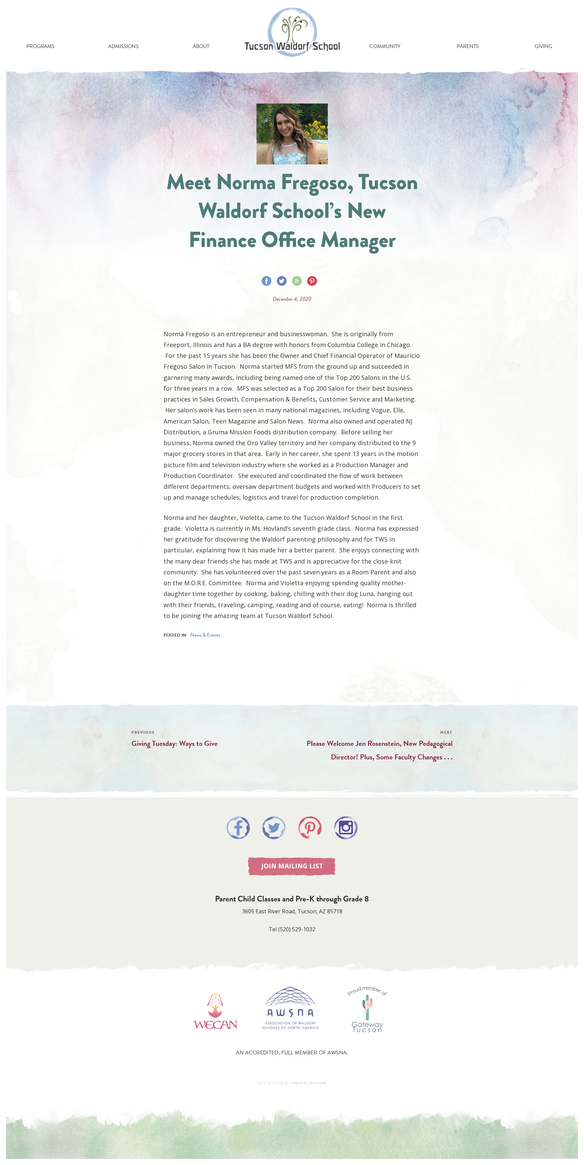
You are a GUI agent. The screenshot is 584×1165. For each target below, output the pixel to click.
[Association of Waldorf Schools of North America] (290, 1039)
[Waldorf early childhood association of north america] (215, 1039)
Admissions (123, 46)
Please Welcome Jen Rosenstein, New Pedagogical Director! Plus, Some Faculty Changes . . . (380, 750)
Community (384, 46)
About (201, 46)
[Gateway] (367, 1039)
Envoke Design (309, 1083)
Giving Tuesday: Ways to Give (174, 743)
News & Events (205, 635)
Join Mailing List (292, 865)
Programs (40, 46)
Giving (543, 46)
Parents (468, 46)
